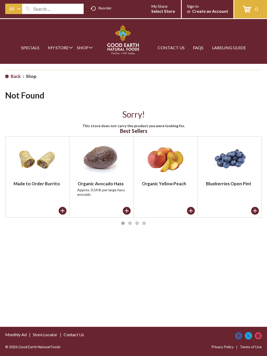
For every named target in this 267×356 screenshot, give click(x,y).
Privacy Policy (222, 347)
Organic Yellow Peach (164, 183)
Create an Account (210, 11)
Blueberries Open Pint (228, 183)
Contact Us (74, 334)
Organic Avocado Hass (101, 183)
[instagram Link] (258, 336)
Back (15, 76)
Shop (31, 76)
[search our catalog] (28, 9)
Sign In (193, 6)
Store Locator (45, 334)
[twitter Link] (248, 336)
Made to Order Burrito (37, 183)
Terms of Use (251, 347)
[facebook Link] (238, 336)
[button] (62, 211)
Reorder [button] (105, 8)
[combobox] (13, 9)
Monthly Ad (16, 334)
